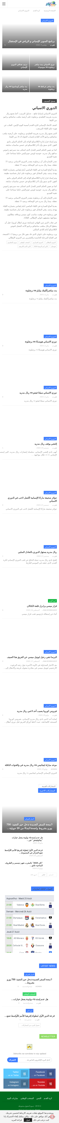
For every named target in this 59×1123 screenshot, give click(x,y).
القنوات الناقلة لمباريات (42, 888)
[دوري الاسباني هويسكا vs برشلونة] (29, 322)
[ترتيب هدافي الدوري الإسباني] (16, 59)
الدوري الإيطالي (51, 242)
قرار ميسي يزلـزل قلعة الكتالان (42, 606)
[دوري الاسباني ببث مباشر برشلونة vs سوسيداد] (43, 59)
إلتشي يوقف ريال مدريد (46, 443)
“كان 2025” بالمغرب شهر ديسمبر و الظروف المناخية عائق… (24, 864)
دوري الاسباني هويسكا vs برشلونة (41, 341)
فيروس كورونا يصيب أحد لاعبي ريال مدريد (37, 711)
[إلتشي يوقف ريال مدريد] (29, 424)
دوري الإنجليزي (12, 242)
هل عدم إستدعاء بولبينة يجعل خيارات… (29, 999)
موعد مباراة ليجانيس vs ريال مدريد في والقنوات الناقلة (31, 765)
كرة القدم (52, 601)
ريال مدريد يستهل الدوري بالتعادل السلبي (37, 552)
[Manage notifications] (52, 1116)
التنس (38, 1098)
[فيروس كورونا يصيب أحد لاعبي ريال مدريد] (29, 692)
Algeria (37, 1110)
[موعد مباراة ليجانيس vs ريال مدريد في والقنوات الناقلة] (29, 746)
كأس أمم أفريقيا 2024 (41, 246)
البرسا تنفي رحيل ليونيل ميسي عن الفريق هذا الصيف (32, 657)
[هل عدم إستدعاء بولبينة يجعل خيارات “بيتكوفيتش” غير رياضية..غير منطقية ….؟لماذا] (51, 840)
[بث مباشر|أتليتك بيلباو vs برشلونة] (29, 271)
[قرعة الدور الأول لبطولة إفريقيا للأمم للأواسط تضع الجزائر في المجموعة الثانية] (51, 853)
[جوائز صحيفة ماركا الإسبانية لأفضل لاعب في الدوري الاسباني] (29, 478)
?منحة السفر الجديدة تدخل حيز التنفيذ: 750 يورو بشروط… (29, 981)
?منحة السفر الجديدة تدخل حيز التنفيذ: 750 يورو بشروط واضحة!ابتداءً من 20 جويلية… (30, 826)
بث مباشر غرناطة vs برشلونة (46, 87)
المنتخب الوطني (25, 242)
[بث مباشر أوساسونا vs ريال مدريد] (16, 81)
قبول (28, 1120)
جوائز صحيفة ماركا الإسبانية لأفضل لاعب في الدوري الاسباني (32, 499)
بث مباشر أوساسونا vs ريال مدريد (16, 87)
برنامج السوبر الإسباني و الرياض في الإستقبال (31, 41)
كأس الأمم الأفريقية (25, 246)
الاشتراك (12, 1059)
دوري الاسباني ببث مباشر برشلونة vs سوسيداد (45, 65)
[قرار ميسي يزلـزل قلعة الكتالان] (29, 587)
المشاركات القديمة (48, 786)
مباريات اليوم (12, 1098)
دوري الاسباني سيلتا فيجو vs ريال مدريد (38, 392)
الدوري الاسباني (47, 20)
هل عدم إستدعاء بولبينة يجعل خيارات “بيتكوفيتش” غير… (27, 838)
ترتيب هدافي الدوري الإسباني (19, 65)
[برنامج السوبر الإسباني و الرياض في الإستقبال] (29, 31)
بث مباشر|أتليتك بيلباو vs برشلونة (41, 290)
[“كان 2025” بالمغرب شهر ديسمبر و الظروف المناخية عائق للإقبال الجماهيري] (51, 866)
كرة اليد (29, 1010)
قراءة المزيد (16, 1120)
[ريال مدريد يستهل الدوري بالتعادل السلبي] (29, 533)
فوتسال (53, 246)
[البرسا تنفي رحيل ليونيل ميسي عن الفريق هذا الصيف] (29, 638)
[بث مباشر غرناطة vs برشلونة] (43, 81)
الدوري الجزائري (38, 242)
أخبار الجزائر (29, 819)
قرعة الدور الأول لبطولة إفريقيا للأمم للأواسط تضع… (29, 1015)
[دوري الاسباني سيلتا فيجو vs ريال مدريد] (29, 373)
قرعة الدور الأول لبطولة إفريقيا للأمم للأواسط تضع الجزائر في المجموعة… (24, 851)
